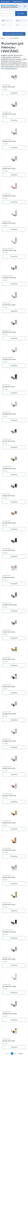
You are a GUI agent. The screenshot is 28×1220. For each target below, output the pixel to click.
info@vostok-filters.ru (18, 1)
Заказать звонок (5, 1)
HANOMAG (9, 57)
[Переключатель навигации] (25, 6)
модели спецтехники (14, 34)
